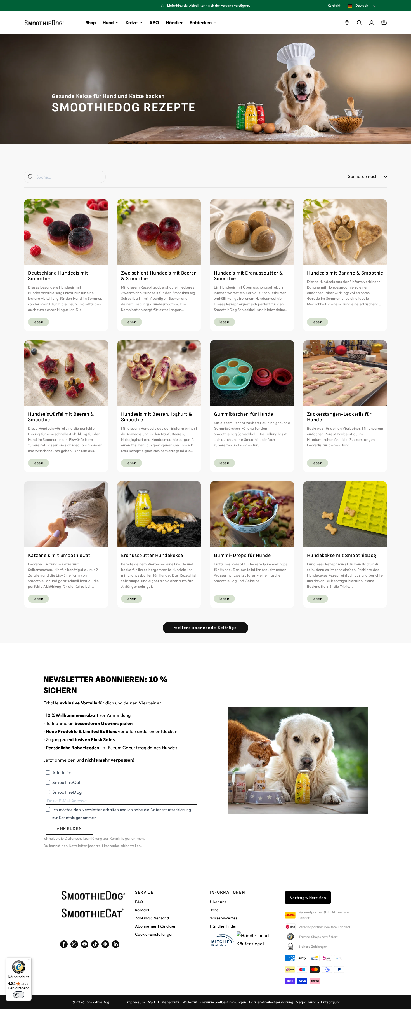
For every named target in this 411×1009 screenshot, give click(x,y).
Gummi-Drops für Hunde (242, 555)
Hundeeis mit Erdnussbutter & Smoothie (248, 276)
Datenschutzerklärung (83, 838)
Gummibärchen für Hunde (243, 414)
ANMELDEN (69, 828)
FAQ (139, 901)
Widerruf (190, 1002)
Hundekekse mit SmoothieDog (341, 555)
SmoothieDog (98, 1002)
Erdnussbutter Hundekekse (152, 555)
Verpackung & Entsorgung (318, 1002)
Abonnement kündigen (155, 926)
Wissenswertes (224, 918)
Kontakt (334, 5)
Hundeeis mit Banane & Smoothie (345, 273)
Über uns (218, 901)
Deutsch (361, 5)
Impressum (135, 1002)
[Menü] (28, 960)
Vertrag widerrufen (308, 897)
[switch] (18, 994)
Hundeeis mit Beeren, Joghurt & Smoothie (156, 417)
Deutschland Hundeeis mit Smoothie (58, 276)
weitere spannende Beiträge (205, 627)
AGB (151, 1002)
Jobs (214, 909)
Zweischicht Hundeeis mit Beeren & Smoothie (159, 276)
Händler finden (224, 926)
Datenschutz (168, 1002)
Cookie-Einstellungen (154, 934)
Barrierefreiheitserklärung (271, 1002)
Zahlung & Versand (152, 918)
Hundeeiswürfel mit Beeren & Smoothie (61, 417)
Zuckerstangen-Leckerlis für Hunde (339, 417)
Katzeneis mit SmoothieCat (59, 555)
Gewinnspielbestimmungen (223, 1002)
